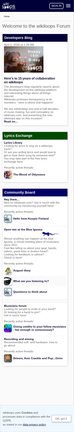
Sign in (56, 5)
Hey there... (11, 199)
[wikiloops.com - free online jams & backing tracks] (10, 6)
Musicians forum (15, 305)
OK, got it (61, 418)
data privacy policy (34, 424)
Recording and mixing (19, 339)
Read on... (11, 121)
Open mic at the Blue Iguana (23, 229)
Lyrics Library (13, 142)
